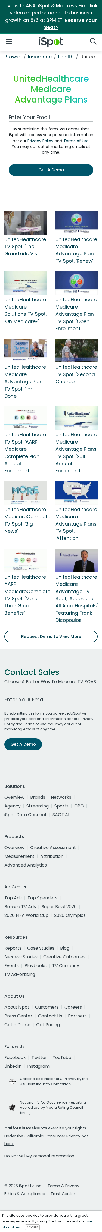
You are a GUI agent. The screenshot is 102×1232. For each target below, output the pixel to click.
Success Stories (21, 957)
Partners (77, 1016)
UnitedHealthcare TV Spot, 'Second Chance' (76, 374)
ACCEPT (32, 1227)
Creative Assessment (53, 847)
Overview (14, 797)
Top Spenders (42, 898)
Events (11, 965)
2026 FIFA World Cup (26, 915)
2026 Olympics (70, 915)
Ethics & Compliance (24, 1193)
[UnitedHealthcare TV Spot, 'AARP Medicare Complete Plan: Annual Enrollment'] (25, 418)
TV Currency (65, 965)
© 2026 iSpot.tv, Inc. (23, 1186)
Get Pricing (48, 1025)
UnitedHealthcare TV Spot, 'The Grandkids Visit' (25, 246)
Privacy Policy (40, 141)
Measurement (19, 856)
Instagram (38, 1066)
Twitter (39, 1057)
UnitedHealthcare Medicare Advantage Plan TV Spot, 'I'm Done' (25, 381)
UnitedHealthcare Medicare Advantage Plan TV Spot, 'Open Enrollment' (76, 314)
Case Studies (40, 948)
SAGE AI (60, 815)
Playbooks (35, 965)
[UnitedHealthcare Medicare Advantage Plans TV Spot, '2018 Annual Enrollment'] (76, 418)
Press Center (18, 1016)
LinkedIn (12, 1066)
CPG (79, 806)
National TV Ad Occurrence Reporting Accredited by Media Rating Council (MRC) (53, 1107)
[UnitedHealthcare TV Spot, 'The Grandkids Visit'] (25, 222)
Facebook (15, 1057)
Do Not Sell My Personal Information (39, 1156)
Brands (37, 797)
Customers (47, 1007)
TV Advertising (19, 974)
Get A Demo (51, 170)
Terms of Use (76, 141)
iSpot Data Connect (25, 815)
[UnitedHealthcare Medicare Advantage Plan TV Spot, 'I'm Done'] (25, 350)
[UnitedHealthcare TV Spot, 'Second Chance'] (76, 350)
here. (9, 1143)
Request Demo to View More (51, 636)
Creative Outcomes (64, 957)
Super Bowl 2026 (59, 906)
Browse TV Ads (20, 906)
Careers (73, 1007)
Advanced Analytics (25, 865)
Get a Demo (17, 1025)
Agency (12, 806)
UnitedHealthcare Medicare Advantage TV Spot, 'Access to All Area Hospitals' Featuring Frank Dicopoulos (76, 599)
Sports (61, 806)
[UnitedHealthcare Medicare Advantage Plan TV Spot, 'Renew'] (76, 222)
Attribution (51, 856)
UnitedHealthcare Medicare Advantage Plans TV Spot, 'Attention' (76, 524)
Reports (12, 948)
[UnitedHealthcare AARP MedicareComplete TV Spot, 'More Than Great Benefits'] (25, 560)
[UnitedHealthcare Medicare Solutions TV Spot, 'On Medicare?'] (25, 283)
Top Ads (13, 898)
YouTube (62, 1057)
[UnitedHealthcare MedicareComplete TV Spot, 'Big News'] (25, 492)
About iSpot (16, 1007)
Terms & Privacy (63, 1186)
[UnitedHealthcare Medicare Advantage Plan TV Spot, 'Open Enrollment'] (76, 283)
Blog (64, 948)
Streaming (37, 806)
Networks (61, 797)
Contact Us (50, 1016)
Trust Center (63, 1193)
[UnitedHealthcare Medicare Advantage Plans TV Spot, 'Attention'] (76, 492)
